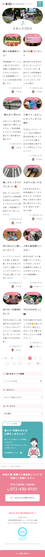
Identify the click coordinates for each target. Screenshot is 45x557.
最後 (38, 363)
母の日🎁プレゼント (32, 53)
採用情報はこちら (11, 453)
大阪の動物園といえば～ (32, 248)
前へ (13, 358)
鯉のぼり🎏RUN (12, 115)
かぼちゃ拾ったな (33, 182)
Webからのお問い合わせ (24, 498)
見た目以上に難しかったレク (12, 248)
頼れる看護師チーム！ (12, 53)
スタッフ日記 (12, 35)
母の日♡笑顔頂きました (12, 312)
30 (20, 363)
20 (14, 363)
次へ (29, 363)
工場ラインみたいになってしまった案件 (32, 119)
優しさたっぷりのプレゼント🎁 (12, 184)
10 (8, 363)
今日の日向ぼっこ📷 (32, 312)
